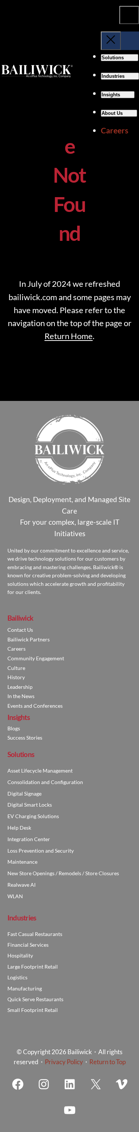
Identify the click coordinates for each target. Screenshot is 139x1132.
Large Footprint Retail (32, 966)
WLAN (15, 896)
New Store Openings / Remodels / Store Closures (63, 873)
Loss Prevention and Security (40, 850)
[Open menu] (129, 15)
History (16, 677)
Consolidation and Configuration (45, 782)
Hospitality (20, 955)
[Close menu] (110, 40)
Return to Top (107, 1062)
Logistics (17, 977)
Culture (16, 668)
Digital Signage (24, 793)
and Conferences (43, 706)
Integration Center (28, 839)
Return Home (68, 336)
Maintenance (22, 862)
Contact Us (20, 630)
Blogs (13, 728)
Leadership (20, 687)
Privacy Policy (64, 1062)
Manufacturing (24, 988)
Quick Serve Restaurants (35, 999)
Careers (16, 648)
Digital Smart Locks (29, 804)
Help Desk (19, 827)
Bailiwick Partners (28, 639)
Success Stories (24, 737)
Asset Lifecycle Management (40, 770)
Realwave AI (21, 885)
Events (15, 706)
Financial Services (28, 945)
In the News (20, 696)
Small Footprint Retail (32, 1010)
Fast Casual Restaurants (34, 934)
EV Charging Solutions (33, 816)
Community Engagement (35, 658)
